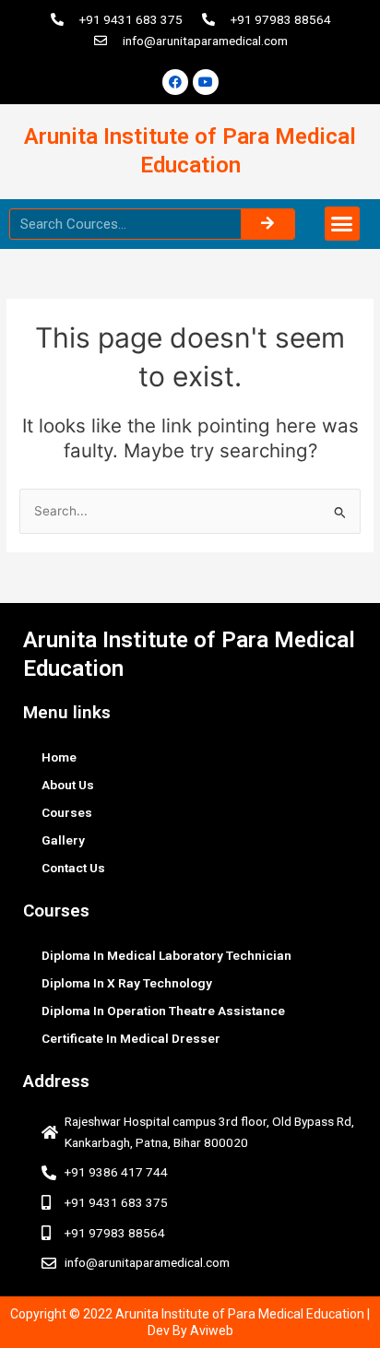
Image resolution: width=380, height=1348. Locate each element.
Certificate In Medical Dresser (131, 1038)
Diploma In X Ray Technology (127, 983)
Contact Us (73, 867)
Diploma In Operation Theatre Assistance (163, 1010)
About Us (68, 784)
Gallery (63, 840)
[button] (342, 224)
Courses (67, 812)
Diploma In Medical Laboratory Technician (166, 955)
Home (59, 757)
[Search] (267, 224)
